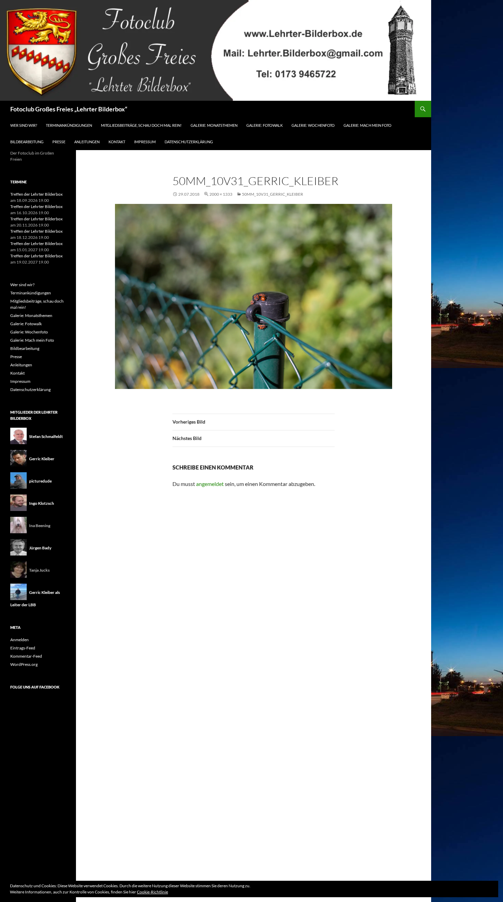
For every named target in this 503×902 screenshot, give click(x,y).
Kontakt (116, 141)
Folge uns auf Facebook (35, 687)
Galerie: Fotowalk (264, 125)
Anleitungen (87, 141)
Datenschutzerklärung (189, 141)
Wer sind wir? (23, 125)
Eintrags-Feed (22, 647)
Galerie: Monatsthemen (214, 125)
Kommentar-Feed (26, 656)
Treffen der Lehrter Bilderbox (36, 194)
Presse (58, 141)
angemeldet (210, 483)
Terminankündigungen (69, 125)
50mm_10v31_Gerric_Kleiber (272, 194)
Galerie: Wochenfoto (313, 125)
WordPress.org (24, 664)
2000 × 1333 (220, 194)
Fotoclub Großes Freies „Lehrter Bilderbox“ (68, 109)
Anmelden (19, 639)
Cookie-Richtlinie (152, 891)
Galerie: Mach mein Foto (367, 125)
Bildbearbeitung (26, 141)
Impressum (145, 141)
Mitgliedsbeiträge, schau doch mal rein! (141, 125)
